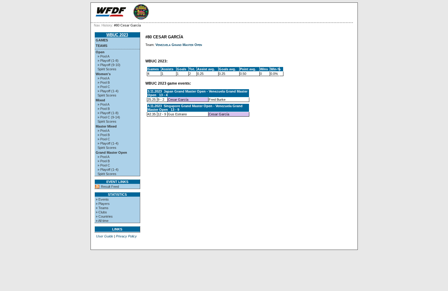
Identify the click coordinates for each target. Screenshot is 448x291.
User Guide (104, 236)
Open (100, 52)
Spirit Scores (107, 69)
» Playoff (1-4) (108, 91)
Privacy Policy (126, 236)
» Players (103, 203)
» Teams (102, 208)
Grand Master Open (111, 152)
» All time (102, 221)
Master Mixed (106, 126)
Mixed (100, 100)
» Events (102, 199)
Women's (103, 74)
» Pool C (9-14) (109, 117)
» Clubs (101, 212)
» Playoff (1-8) (108, 60)
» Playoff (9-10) (109, 65)
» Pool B (104, 82)
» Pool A (103, 56)
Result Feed (110, 186)
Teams (101, 45)
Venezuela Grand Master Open (178, 45)
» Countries (104, 216)
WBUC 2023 (117, 35)
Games (102, 40)
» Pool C (104, 87)
